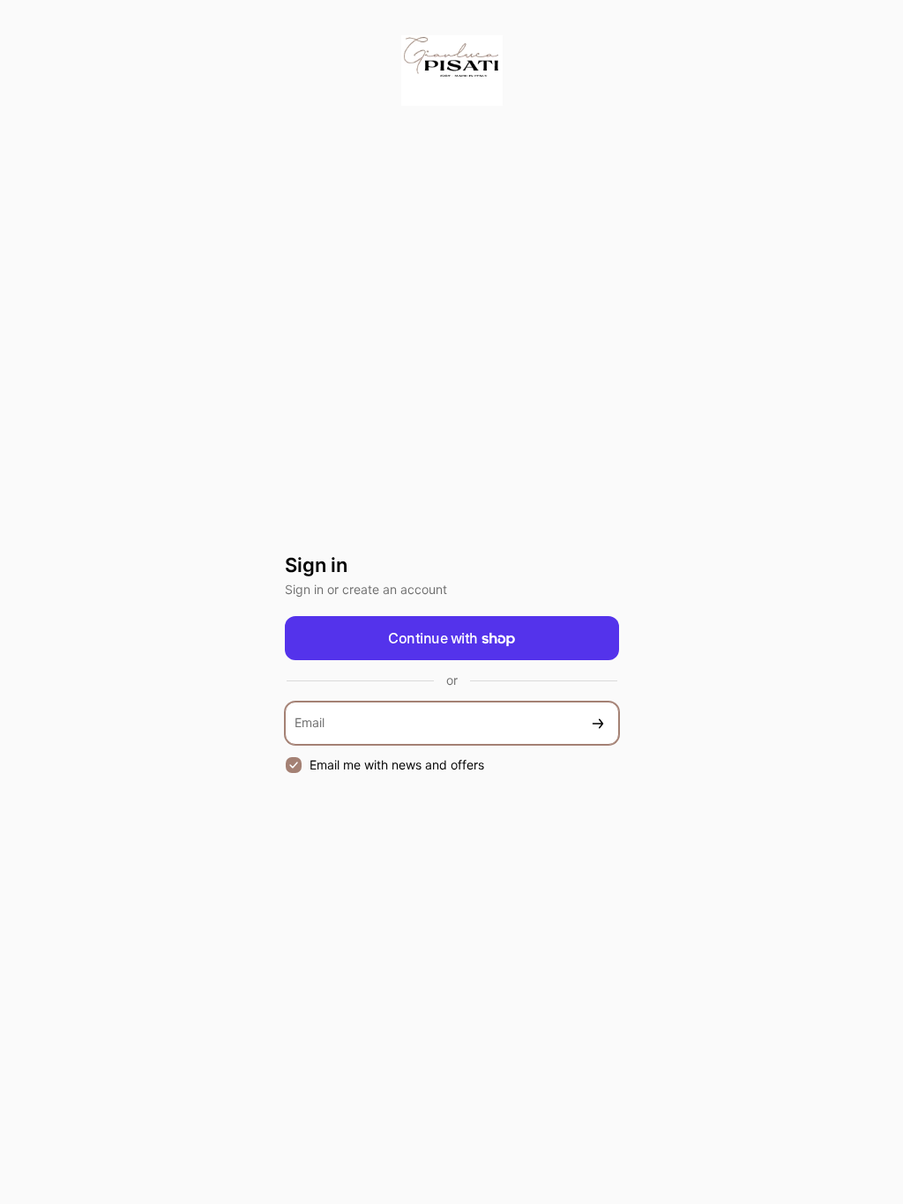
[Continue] (598, 723)
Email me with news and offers (397, 764)
